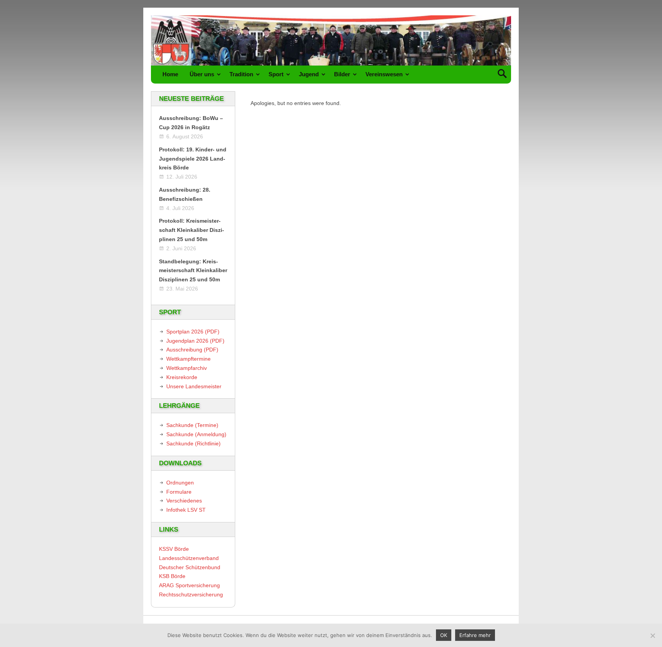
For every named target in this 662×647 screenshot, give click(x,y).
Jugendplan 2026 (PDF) (195, 341)
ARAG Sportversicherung (189, 585)
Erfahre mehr (475, 635)
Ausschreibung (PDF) (192, 349)
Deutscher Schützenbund (189, 567)
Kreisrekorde (181, 377)
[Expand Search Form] (502, 75)
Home (170, 74)
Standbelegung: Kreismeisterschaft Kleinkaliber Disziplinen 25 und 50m (193, 270)
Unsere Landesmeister (193, 386)
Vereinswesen (384, 74)
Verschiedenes (184, 501)
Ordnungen (180, 483)
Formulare (179, 492)
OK (443, 635)
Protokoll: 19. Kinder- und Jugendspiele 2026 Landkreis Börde (192, 158)
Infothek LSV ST (186, 510)
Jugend (309, 74)
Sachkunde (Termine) (192, 425)
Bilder (342, 74)
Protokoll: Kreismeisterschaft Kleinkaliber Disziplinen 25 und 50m (191, 230)
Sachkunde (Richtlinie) (193, 443)
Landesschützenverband (189, 558)
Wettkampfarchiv (186, 368)
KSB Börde (172, 576)
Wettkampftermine (188, 359)
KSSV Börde (174, 549)
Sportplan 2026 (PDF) (193, 331)
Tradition (241, 74)
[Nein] (652, 635)
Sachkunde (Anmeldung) (196, 434)
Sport (276, 74)
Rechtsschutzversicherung (191, 594)
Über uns (202, 74)
